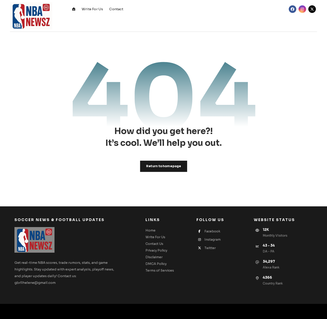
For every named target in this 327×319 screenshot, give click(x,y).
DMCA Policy (156, 264)
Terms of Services (159, 270)
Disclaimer (154, 257)
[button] (292, 9)
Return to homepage (163, 166)
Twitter (210, 248)
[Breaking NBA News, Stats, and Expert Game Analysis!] (31, 15)
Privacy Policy (156, 250)
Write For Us (155, 237)
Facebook (212, 231)
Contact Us (154, 244)
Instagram (212, 240)
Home (150, 230)
